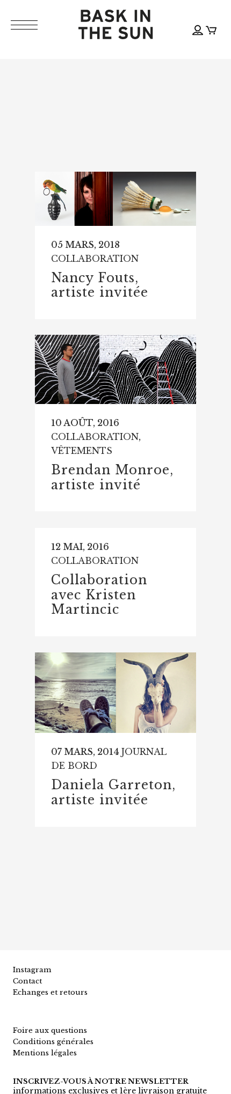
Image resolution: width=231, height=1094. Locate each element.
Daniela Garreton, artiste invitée (113, 792)
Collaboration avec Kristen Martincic (99, 594)
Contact (27, 981)
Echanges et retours (50, 992)
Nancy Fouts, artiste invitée (99, 285)
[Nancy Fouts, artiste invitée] (115, 199)
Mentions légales (45, 1052)
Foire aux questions (50, 1030)
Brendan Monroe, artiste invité (112, 477)
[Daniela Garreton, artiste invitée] (115, 692)
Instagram (32, 969)
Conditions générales (53, 1041)
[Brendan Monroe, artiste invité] (115, 369)
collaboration (95, 258)
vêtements (81, 450)
